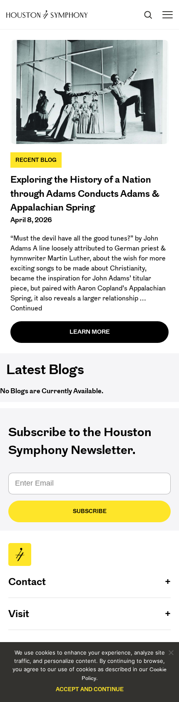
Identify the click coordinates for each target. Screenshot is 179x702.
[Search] (147, 14)
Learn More (90, 332)
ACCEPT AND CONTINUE (90, 689)
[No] (171, 652)
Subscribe (90, 511)
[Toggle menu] (167, 14)
